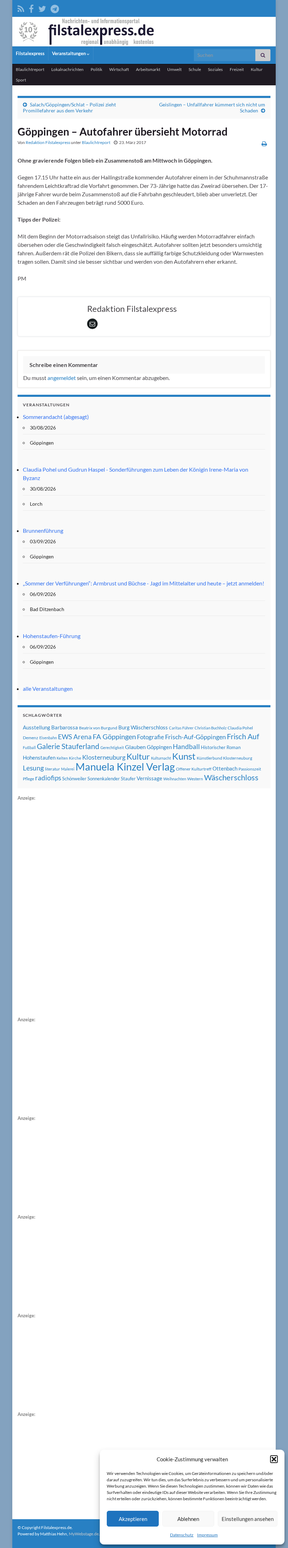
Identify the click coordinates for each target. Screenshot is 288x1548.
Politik (96, 69)
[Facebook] (31, 7)
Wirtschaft (119, 69)
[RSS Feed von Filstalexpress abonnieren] (21, 7)
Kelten (62, 758)
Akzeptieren (133, 1519)
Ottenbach (224, 768)
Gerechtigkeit (112, 747)
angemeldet (61, 377)
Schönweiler (74, 778)
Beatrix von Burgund (98, 727)
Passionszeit (249, 769)
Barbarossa (64, 727)
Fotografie (150, 737)
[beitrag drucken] (264, 143)
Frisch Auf (243, 736)
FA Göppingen (114, 737)
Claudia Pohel (240, 727)
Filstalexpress (30, 53)
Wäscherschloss (231, 777)
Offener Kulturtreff (193, 769)
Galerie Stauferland (68, 746)
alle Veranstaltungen (48, 688)
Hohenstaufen (39, 757)
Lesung (33, 768)
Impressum (207, 1534)
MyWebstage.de (84, 1533)
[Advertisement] (70, 907)
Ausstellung (36, 727)
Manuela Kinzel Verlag (125, 766)
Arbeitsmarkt (148, 69)
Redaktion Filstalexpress (48, 142)
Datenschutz (182, 1534)
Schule (195, 69)
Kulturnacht (161, 758)
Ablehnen (188, 1519)
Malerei (67, 769)
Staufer (128, 778)
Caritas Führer (181, 728)
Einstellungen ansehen (248, 1519)
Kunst (184, 756)
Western (195, 778)
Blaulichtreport (30, 69)
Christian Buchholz (211, 728)
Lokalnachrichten (67, 69)
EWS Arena (75, 737)
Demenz (30, 737)
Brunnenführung (43, 530)
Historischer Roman (221, 747)
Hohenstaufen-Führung (51, 635)
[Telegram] (55, 7)
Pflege (28, 778)
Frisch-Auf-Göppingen (195, 737)
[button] (273, 1459)
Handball (186, 746)
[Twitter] (42, 7)
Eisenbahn (48, 737)
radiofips (48, 778)
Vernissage (149, 778)
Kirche (75, 758)
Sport (21, 80)
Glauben (135, 746)
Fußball (29, 747)
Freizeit (237, 69)
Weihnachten (174, 778)
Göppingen (159, 747)
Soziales (215, 69)
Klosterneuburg (103, 757)
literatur (52, 769)
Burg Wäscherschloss (143, 727)
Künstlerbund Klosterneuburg (224, 758)
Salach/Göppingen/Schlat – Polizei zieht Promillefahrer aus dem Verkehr (69, 107)
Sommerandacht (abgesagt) (56, 416)
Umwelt (174, 69)
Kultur (257, 69)
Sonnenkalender (103, 778)
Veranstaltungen (69, 53)
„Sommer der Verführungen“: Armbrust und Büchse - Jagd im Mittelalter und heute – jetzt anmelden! (143, 583)
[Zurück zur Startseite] (144, 31)
